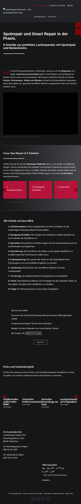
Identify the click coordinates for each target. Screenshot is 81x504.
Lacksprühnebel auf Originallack (68, 400)
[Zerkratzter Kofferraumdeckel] (31, 384)
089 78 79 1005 (33, 333)
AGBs (40, 493)
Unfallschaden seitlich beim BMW (10, 402)
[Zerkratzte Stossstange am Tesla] (50, 384)
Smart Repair (7, 407)
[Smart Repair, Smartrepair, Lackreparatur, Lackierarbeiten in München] (40, 61)
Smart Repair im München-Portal (54, 493)
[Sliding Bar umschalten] (59, 16)
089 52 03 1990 (10, 449)
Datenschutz (34, 493)
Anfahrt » (46, 480)
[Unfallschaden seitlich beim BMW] (12, 384)
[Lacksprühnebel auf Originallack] (69, 384)
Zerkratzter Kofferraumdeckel (31, 400)
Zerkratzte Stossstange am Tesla (49, 402)
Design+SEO (69, 493)
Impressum (25, 493)
